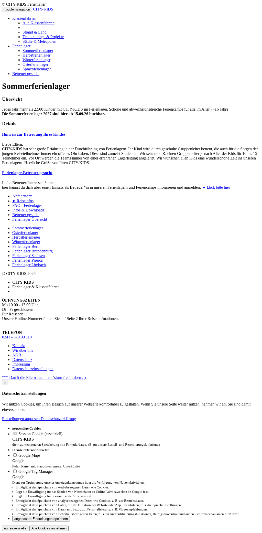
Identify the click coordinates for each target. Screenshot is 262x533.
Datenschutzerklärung (58, 419)
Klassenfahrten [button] (24, 18)
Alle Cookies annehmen (49, 528)
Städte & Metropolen (39, 41)
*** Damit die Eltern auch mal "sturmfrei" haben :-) (44, 377)
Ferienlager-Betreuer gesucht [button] (27, 172)
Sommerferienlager (38, 50)
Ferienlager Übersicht (29, 219)
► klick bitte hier (216, 187)
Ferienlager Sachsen (28, 255)
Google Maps (28, 455)
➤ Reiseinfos (23, 201)
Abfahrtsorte (22, 196)
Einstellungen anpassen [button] (21, 419)
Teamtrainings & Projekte (43, 37)
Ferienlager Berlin (26, 246)
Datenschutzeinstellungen (32, 369)
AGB (16, 355)
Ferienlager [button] (21, 46)
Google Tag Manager (35, 471)
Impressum (21, 364)
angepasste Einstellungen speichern (41, 519)
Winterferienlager (36, 60)
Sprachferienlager (37, 69)
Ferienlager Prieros (27, 260)
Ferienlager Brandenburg (32, 251)
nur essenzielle (15, 528)
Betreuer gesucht (25, 73)
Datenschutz (22, 359)
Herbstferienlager (36, 55)
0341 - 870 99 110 (17, 337)
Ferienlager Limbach (29, 265)
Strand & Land (35, 32)
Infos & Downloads (28, 210)
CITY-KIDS (43, 9)
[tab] (131, 134)
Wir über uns (22, 350)
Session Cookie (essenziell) (39, 434)
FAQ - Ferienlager (27, 205)
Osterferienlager (35, 64)
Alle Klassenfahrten (38, 23)
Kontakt (18, 346)
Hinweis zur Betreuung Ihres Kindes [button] (33, 134)
